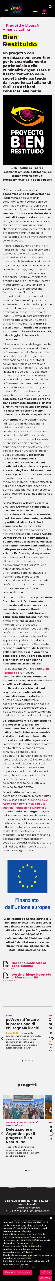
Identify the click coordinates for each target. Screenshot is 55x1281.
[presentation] (2, 1038)
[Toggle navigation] (6, 9)
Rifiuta (46, 1272)
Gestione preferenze (18, 1272)
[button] (50, 6)
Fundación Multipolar (29, 807)
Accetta (45, 1278)
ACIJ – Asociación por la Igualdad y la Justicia (26, 803)
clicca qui (23, 1264)
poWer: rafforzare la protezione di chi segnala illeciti (22, 1024)
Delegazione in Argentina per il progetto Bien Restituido (20, 1135)
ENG (35, 11)
